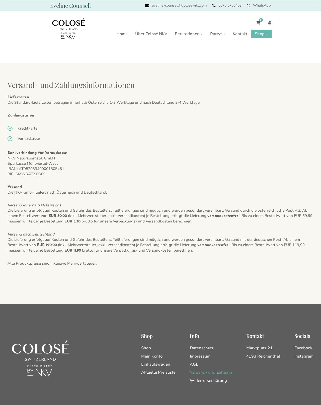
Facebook (303, 348)
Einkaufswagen (155, 364)
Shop (260, 34)
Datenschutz (202, 348)
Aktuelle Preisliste (158, 372)
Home (122, 34)
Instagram (303, 356)
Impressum (200, 356)
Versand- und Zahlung (211, 372)
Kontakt (240, 34)
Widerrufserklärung (208, 380)
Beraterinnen (187, 34)
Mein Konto (152, 356)
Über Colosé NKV (151, 34)
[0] (255, 25)
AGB (194, 364)
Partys (216, 34)
